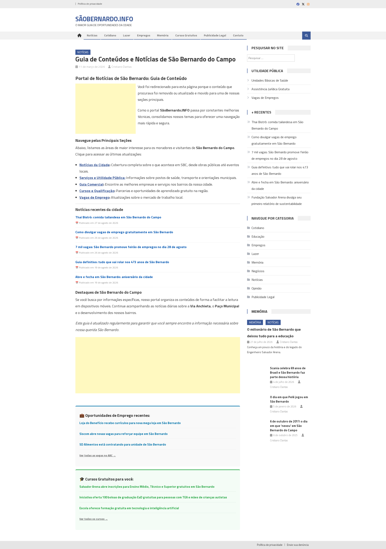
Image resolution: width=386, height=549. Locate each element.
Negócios (258, 271)
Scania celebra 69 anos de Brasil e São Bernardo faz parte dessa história (288, 372)
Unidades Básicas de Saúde (270, 80)
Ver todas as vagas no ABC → (97, 455)
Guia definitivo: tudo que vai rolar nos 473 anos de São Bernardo (122, 262)
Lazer (126, 35)
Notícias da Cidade (94, 165)
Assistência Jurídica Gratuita (271, 89)
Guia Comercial (91, 184)
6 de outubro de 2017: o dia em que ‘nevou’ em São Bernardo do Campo (288, 425)
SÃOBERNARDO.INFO (104, 19)
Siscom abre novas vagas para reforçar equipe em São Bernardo (123, 433)
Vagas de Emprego (94, 197)
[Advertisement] (105, 109)
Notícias (92, 35)
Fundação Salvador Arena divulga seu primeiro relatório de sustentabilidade (277, 200)
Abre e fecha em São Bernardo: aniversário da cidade (114, 277)
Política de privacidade (90, 4)
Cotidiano (110, 35)
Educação (258, 236)
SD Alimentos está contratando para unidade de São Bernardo (122, 444)
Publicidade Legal (215, 35)
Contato (238, 35)
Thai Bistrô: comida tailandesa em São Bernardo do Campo (118, 217)
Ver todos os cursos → (93, 519)
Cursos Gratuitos (186, 35)
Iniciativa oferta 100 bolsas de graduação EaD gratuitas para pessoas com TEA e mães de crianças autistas (153, 497)
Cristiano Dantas (122, 66)
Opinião (257, 288)
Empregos (143, 35)
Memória (162, 35)
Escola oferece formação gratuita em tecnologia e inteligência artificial (129, 508)
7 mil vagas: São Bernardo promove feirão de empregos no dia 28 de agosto (131, 247)
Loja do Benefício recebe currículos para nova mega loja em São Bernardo (130, 423)
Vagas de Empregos (265, 97)
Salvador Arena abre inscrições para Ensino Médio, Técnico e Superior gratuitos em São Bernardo (147, 486)
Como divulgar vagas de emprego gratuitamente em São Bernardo (124, 232)
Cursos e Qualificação (96, 190)
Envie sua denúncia (298, 545)
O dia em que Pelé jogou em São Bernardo (289, 399)
